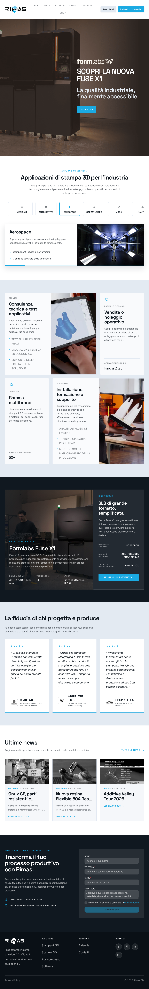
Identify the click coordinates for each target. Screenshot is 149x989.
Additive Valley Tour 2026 (119, 796)
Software (47, 966)
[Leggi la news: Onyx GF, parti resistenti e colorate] (27, 771)
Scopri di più (86, 109)
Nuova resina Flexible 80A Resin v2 (74, 799)
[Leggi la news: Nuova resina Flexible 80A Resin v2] (74, 771)
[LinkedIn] (135, 947)
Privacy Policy (12, 980)
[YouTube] (119, 955)
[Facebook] (119, 947)
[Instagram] (127, 947)
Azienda (84, 945)
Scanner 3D (49, 952)
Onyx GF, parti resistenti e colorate (22, 799)
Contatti (84, 952)
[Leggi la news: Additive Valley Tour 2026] (122, 771)
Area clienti (108, 9)
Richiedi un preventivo (131, 9)
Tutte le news (132, 750)
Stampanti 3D (50, 945)
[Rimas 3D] (15, 9)
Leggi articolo (18, 816)
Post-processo (51, 959)
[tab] (22, 209)
